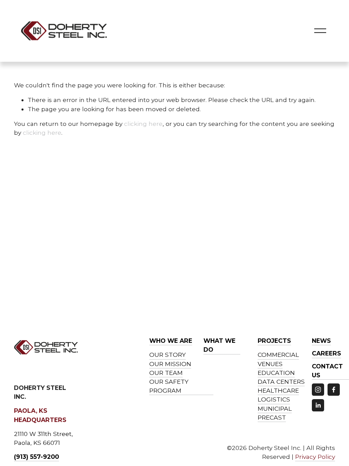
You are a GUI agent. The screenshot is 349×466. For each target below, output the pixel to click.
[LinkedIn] (318, 405)
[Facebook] (334, 389)
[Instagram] (318, 389)
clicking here (143, 123)
